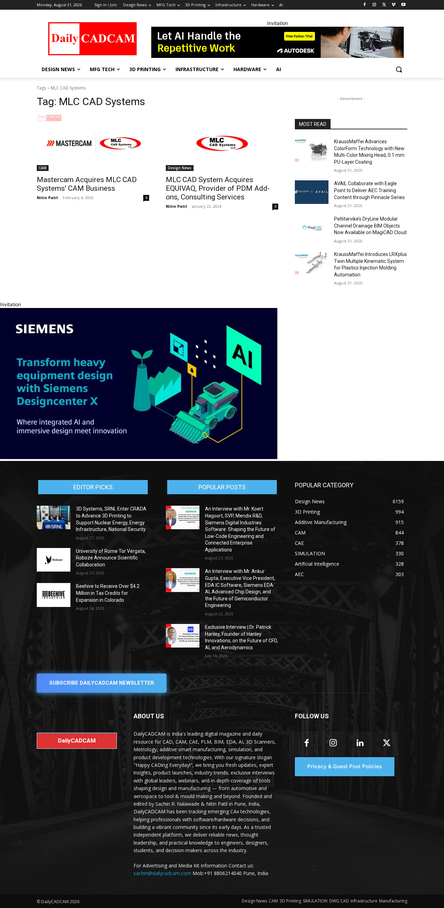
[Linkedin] (360, 743)
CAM (42, 167)
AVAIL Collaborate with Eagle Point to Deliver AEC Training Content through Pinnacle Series (369, 190)
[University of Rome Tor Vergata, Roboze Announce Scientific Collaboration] (53, 560)
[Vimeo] (394, 5)
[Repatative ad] (277, 42)
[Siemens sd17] (139, 457)
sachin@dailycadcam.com (162, 873)
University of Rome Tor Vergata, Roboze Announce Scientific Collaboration (111, 557)
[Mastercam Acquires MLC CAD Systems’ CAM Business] (93, 143)
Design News (179, 167)
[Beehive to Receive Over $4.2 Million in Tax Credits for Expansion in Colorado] (53, 595)
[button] (399, 69)
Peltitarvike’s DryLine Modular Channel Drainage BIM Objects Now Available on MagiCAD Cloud (370, 225)
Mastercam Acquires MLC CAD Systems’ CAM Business (87, 183)
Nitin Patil (47, 197)
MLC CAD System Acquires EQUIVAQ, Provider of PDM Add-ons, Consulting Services (218, 188)
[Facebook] (365, 5)
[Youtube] (403, 5)
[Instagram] (374, 5)
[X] (384, 5)
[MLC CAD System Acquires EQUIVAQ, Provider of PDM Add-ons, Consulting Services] (222, 143)
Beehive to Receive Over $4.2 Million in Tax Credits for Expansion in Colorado (107, 592)
